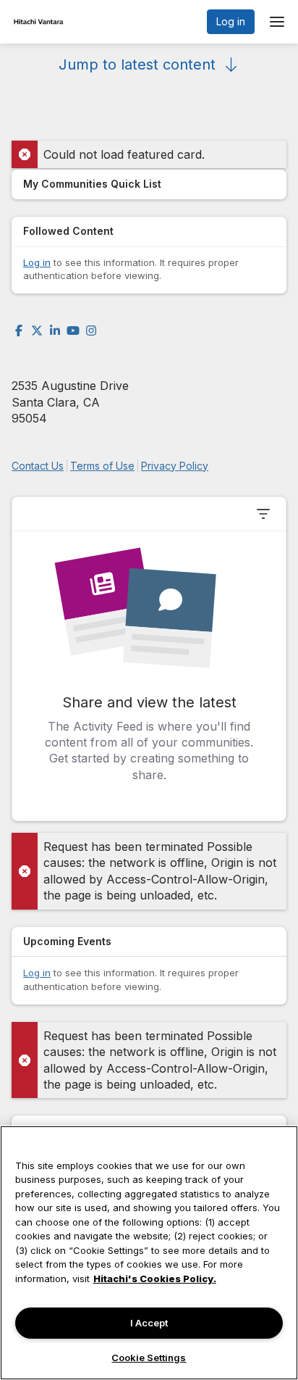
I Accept (149, 1323)
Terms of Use (102, 466)
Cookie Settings (148, 1357)
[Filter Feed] (263, 514)
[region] (149, 1253)
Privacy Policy (174, 466)
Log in (230, 21)
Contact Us (38, 466)
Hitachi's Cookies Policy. (154, 1278)
